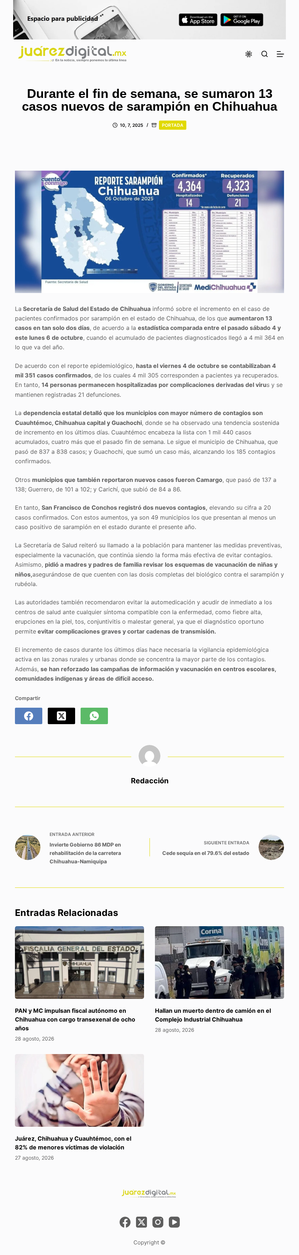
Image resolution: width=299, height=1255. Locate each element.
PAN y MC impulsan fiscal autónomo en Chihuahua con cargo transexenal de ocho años (75, 1019)
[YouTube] (174, 1222)
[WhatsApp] (94, 716)
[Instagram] (157, 1222)
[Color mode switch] (248, 54)
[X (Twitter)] (61, 716)
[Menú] (280, 54)
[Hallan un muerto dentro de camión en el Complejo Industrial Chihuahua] (219, 962)
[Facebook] (28, 716)
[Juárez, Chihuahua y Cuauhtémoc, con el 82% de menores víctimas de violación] (79, 1090)
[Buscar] (264, 54)
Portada (172, 125)
